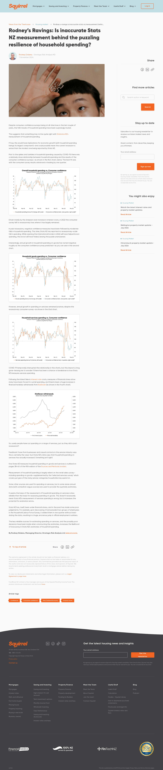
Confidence (14, 600)
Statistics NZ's (62, 134)
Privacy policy (13, 659)
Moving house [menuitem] (14, 705)
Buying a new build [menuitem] (16, 712)
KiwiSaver (42, 385)
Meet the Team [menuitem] (100, 6)
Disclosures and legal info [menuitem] (117, 707)
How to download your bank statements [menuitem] (118, 702)
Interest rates (67, 600)
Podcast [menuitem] (136, 693)
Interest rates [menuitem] (14, 693)
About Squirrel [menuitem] (88, 693)
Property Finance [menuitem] (80, 6)
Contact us (13, 663)
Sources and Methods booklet (53, 466)
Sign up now (146, 167)
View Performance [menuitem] (40, 711)
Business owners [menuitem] (15, 716)
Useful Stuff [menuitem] (118, 6)
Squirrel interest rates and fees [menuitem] (117, 712)
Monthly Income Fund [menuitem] (41, 703)
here (43, 584)
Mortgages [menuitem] (37, 6)
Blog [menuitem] (132, 6)
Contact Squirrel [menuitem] (89, 701)
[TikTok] (58, 644)
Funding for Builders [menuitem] (65, 697)
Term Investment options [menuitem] (43, 699)
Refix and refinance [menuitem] (16, 697)
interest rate (36, 379)
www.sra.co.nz (71, 533)
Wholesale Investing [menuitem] (41, 707)
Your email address (128, 152)
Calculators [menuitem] (112, 693)
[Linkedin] (67, 547)
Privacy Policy (134, 768)
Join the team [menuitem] (88, 697)
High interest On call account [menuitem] (41, 694)
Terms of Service (145, 768)
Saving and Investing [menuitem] (58, 6)
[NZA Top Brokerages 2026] (146, 749)
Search (148, 107)
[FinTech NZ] (107, 749)
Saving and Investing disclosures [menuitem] (41, 716)
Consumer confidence (30, 600)
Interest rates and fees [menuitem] (42, 721)
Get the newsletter (142, 655)
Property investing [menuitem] (15, 709)
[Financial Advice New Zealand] (19, 749)
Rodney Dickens (25, 55)
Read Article (126, 214)
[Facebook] (62, 547)
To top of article (19, 547)
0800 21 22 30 (16, 653)
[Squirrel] (18, 6)
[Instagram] (64, 644)
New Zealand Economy (50, 600)
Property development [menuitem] (66, 693)
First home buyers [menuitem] (15, 701)
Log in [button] (147, 6)
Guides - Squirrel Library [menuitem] (117, 697)
